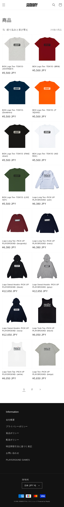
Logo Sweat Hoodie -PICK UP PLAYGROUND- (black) (15, 286)
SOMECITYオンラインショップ (28, 501)
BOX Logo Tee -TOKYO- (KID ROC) (45, 155)
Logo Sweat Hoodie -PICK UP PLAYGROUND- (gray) (45, 286)
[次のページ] (40, 389)
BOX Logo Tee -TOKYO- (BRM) (46, 67)
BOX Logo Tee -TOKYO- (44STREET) (13, 68)
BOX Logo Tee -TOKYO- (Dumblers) (13, 111)
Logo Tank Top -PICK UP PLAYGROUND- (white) (13, 373)
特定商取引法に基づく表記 (19, 446)
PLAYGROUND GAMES (18, 460)
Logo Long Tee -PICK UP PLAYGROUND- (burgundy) (14, 242)
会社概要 (10, 420)
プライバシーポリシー (17, 426)
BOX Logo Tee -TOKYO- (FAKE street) (16, 155)
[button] (3, 5)
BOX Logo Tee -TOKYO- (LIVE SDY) (15, 198)
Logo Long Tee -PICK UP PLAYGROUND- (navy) (43, 242)
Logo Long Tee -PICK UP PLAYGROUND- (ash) (43, 198)
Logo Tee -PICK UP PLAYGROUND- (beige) (42, 373)
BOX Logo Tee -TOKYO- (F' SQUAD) (44, 111)
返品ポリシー (12, 433)
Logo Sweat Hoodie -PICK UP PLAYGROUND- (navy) (15, 329)
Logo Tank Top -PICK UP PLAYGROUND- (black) (43, 329)
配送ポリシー (12, 440)
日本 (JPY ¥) (30, 485)
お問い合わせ (12, 453)
